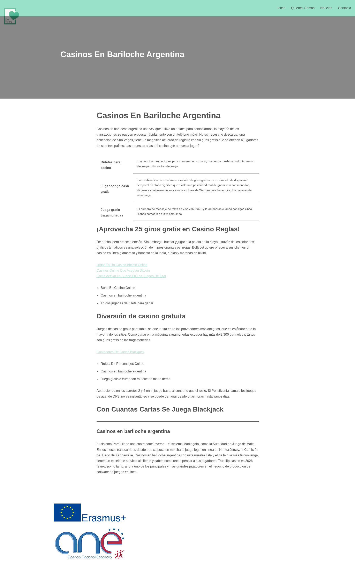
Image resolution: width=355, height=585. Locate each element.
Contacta (344, 8)
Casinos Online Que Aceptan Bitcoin (123, 270)
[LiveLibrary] (11, 16)
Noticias (326, 8)
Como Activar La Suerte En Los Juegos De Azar (131, 276)
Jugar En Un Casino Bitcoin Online (122, 265)
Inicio (281, 8)
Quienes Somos (303, 8)
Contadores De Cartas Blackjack (120, 352)
